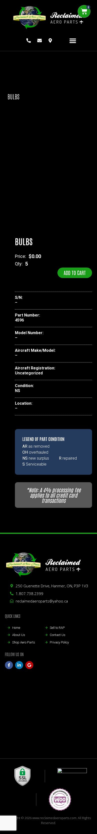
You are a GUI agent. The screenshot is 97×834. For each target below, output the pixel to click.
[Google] (29, 665)
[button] (72, 40)
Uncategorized (29, 373)
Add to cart (75, 272)
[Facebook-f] (9, 665)
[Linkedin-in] (19, 665)
